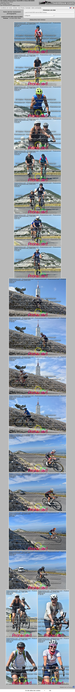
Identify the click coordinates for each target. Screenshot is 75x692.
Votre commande (36, 8)
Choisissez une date (49, 10)
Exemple (28, 8)
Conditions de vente (6, 8)
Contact (15, 8)
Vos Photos (21, 8)
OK (50, 690)
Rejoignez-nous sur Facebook (66, 687)
